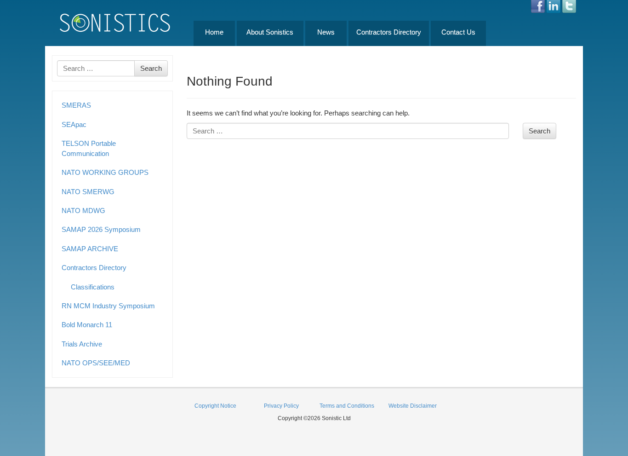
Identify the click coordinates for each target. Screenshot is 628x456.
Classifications (92, 287)
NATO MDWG (83, 210)
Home (214, 32)
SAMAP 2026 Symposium (101, 229)
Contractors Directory (388, 32)
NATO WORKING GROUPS (105, 172)
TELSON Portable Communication (89, 148)
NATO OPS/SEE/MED (96, 363)
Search (151, 68)
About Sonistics (269, 32)
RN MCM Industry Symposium (108, 306)
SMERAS (76, 105)
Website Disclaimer (412, 406)
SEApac (74, 124)
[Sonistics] (115, 22)
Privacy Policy (281, 406)
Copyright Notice (215, 406)
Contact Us (458, 32)
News (326, 32)
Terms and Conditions (347, 406)
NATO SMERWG (88, 192)
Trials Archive (82, 344)
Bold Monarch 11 (87, 325)
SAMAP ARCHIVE (90, 249)
